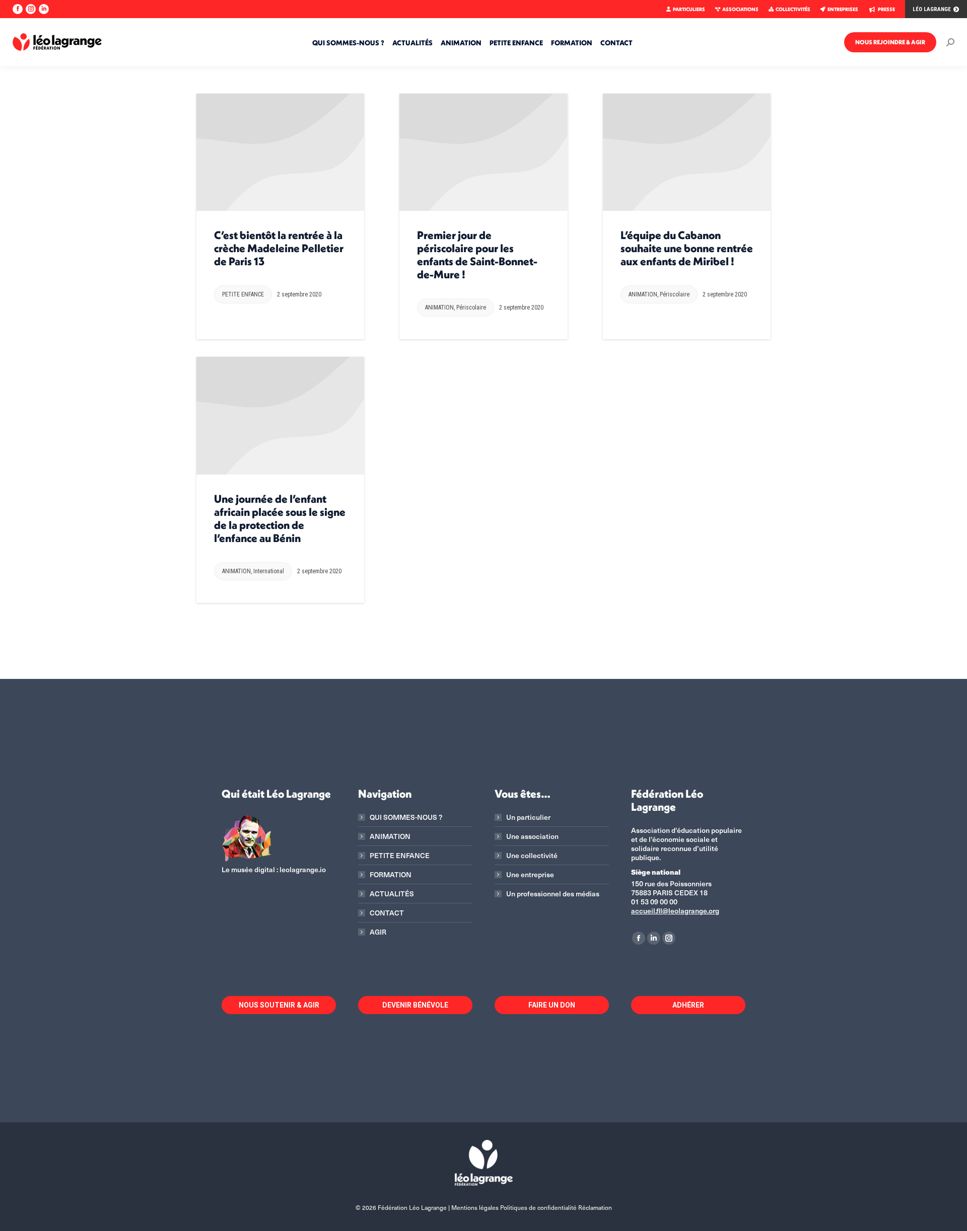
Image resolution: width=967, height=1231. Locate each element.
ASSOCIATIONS (740, 9)
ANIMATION (439, 307)
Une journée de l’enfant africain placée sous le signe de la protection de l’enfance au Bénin (280, 518)
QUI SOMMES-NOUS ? (406, 817)
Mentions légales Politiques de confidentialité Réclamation (531, 1207)
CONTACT (387, 912)
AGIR (378, 932)
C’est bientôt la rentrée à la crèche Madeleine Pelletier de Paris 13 (278, 248)
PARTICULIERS (689, 9)
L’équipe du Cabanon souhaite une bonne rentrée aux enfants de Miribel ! (686, 248)
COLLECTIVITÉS (793, 9)
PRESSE (886, 9)
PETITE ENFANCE (243, 294)
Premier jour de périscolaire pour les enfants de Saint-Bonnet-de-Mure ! (477, 254)
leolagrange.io (303, 869)
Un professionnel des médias (552, 893)
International (268, 571)
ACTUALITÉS (392, 893)
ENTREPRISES (842, 9)
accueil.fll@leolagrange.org (675, 910)
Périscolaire (471, 307)
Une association (532, 836)
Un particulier (528, 817)
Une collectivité (532, 855)
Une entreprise (530, 874)
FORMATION (390, 874)
